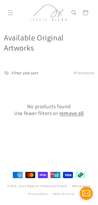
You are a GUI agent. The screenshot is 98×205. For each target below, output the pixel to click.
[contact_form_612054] (86, 193)
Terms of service (63, 194)
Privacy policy (38, 194)
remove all (71, 113)
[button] (10, 13)
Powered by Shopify (54, 186)
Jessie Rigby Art (29, 186)
